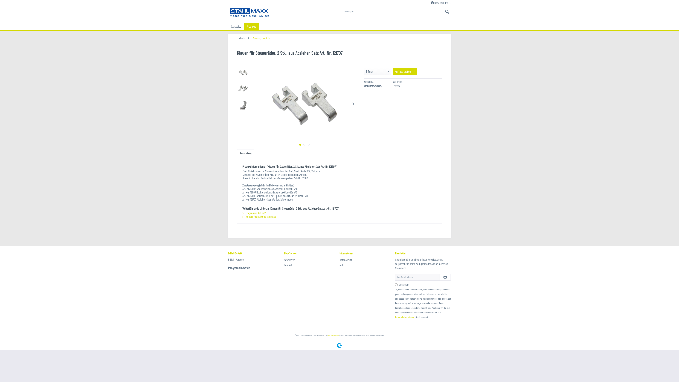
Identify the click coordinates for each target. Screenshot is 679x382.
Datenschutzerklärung (404, 317)
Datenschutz (346, 260)
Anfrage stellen (403, 71)
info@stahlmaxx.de (239, 268)
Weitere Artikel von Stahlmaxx (260, 216)
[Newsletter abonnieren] (445, 277)
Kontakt (288, 265)
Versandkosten (333, 335)
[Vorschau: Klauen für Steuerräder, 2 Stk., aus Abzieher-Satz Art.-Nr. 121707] (243, 72)
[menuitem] (396, 11)
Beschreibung (245, 153)
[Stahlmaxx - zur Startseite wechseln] (249, 12)
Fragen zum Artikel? (255, 213)
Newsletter (289, 260)
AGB (342, 265)
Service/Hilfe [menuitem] (441, 3)
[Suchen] (447, 11)
